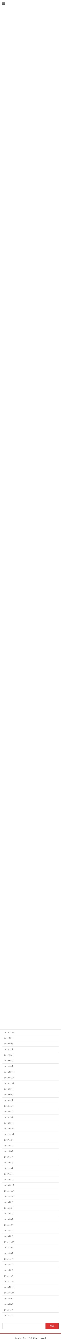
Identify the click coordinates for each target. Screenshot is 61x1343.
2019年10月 (9, 1032)
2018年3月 (8, 1117)
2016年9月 (8, 1202)
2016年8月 (8, 1208)
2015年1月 (8, 1276)
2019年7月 (8, 1049)
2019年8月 (8, 1044)
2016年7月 (8, 1213)
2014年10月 (9, 1293)
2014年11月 (9, 1287)
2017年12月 (9, 1128)
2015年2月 (8, 1270)
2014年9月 (8, 1298)
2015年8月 (8, 1253)
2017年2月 (8, 1174)
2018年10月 (9, 1083)
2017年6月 (8, 1151)
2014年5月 (8, 1310)
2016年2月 (8, 1230)
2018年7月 (8, 1100)
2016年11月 (9, 1191)
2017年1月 (8, 1179)
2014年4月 (8, 1315)
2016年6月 (8, 1219)
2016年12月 (9, 1185)
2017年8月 (8, 1140)
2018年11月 (9, 1078)
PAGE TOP (56, 1299)
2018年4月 (8, 1111)
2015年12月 (9, 1242)
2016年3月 (8, 1225)
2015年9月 (8, 1247)
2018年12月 (9, 1072)
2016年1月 (8, 1236)
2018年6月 (8, 1106)
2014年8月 (8, 1304)
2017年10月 (9, 1134)
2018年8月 (8, 1094)
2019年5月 (8, 1060)
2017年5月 (8, 1157)
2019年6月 (8, 1055)
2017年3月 (8, 1168)
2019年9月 (8, 1038)
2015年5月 (8, 1259)
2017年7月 (8, 1145)
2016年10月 (9, 1196)
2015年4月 (8, 1264)
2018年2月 (8, 1123)
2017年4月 (8, 1163)
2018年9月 (8, 1089)
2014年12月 (9, 1281)
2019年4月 (8, 1066)
